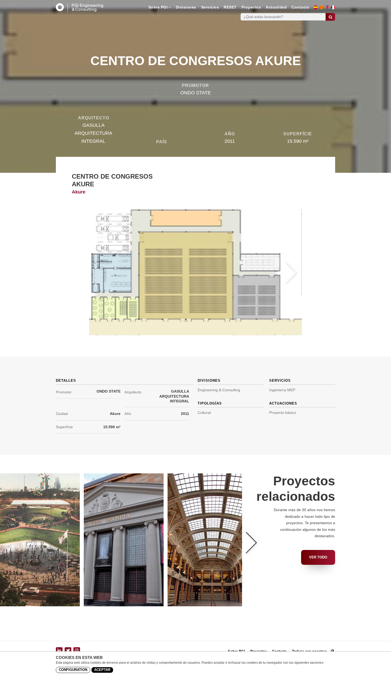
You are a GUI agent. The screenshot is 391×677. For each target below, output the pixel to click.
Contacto (300, 7)
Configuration (73, 670)
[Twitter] (68, 650)
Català (323, 8)
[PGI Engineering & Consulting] (79, 7)
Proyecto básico (282, 412)
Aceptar (102, 670)
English (329, 8)
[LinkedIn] (59, 650)
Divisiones (186, 7)
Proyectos (251, 7)
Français (335, 8)
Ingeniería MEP (282, 390)
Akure (115, 413)
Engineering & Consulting (219, 390)
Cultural (204, 412)
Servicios (210, 7)
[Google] (76, 650)
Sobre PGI (158, 7)
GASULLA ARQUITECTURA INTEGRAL (174, 396)
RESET (230, 7)
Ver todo (318, 557)
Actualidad (276, 7)
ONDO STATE (108, 391)
